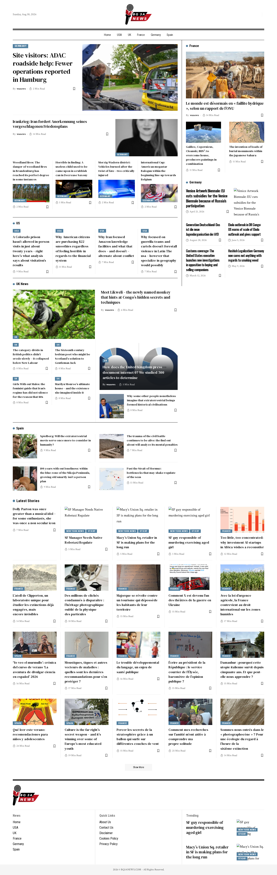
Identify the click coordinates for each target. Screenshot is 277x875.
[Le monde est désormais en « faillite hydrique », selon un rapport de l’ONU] (225, 75)
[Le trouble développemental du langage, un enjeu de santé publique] (138, 645)
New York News (75, 531)
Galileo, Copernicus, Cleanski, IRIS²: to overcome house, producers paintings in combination (201, 155)
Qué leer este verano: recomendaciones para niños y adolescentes (30, 734)
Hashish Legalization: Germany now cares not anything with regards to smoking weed (246, 255)
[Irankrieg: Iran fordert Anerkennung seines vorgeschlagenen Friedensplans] (146, 137)
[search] (258, 14)
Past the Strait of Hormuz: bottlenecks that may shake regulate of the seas (151, 472)
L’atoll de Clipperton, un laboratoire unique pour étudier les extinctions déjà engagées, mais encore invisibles (33, 604)
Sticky (92, 531)
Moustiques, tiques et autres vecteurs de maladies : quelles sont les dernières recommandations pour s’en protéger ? (86, 671)
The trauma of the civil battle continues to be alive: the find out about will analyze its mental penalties (152, 440)
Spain (20, 428)
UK (15, 337)
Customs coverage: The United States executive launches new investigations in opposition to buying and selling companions (202, 260)
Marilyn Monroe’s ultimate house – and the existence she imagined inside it (72, 388)
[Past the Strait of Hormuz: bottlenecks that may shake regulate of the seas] (111, 478)
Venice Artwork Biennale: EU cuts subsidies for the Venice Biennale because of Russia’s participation (206, 198)
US (18, 223)
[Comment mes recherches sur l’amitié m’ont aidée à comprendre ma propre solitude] (190, 712)
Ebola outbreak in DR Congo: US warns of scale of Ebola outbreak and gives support (244, 229)
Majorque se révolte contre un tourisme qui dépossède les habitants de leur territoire (137, 602)
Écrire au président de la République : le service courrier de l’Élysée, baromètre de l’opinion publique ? (187, 671)
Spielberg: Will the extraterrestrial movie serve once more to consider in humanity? (65, 440)
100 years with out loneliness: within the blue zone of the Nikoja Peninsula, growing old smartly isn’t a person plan (65, 474)
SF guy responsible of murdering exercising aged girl (189, 542)
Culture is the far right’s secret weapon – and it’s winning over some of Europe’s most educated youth (83, 739)
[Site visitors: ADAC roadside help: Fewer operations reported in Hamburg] (130, 77)
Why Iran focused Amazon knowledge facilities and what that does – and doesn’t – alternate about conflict (116, 246)
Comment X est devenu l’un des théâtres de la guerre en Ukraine (190, 600)
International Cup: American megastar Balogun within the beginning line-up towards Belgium (158, 170)
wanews (21, 88)
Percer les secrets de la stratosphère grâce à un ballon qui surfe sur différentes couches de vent (138, 736)
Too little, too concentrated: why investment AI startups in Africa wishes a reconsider (242, 542)
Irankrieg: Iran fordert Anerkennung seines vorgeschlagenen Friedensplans (50, 124)
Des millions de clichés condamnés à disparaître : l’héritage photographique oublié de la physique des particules (84, 604)
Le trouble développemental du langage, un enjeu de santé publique (138, 667)
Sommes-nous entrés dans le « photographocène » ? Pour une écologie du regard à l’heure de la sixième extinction (242, 739)
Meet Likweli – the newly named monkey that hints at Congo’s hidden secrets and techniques (136, 297)
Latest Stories (27, 500)
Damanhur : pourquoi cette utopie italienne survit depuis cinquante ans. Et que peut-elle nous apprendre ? (242, 669)
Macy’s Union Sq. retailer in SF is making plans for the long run (137, 542)
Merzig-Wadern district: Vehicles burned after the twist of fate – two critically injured (116, 168)
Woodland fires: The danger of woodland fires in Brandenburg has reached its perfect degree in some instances (31, 170)
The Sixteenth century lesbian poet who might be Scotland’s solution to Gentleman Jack (72, 356)
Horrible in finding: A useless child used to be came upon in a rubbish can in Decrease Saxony (72, 168)
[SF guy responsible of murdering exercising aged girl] (190, 520)
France (226, 531)
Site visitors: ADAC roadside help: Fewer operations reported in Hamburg (43, 67)
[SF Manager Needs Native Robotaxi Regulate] (86, 520)
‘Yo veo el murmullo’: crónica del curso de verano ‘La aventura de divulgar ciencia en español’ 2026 (34, 669)
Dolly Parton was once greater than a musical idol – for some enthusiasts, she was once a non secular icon (34, 516)
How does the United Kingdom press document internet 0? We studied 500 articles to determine (133, 372)
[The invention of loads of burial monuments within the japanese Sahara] (246, 132)
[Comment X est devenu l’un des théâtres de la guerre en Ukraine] (190, 577)
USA (16, 231)
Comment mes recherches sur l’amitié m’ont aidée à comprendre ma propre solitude (188, 736)
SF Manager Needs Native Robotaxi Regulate (83, 539)
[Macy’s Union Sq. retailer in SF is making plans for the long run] (138, 520)
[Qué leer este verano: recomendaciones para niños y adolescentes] (35, 712)
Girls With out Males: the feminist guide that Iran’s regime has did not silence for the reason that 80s (30, 390)
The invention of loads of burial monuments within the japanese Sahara (245, 151)
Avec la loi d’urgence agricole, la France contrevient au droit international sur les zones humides (240, 604)
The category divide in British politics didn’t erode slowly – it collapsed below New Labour (31, 356)
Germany (21, 45)
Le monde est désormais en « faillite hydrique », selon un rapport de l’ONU (225, 106)
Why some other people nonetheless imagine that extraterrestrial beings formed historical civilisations (151, 400)
